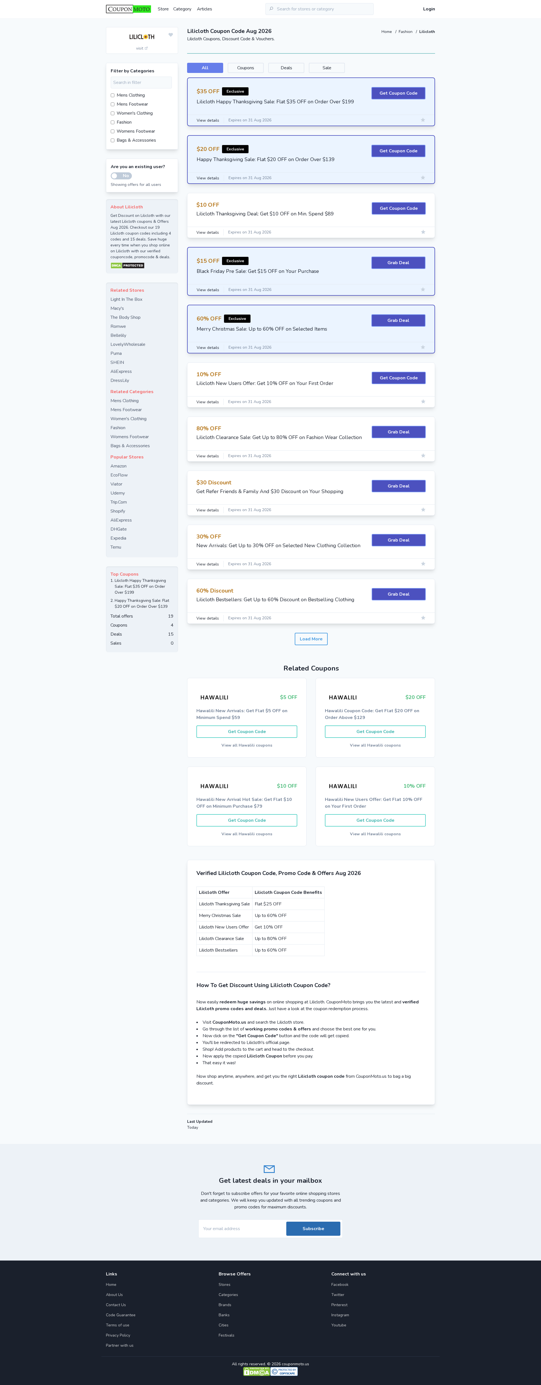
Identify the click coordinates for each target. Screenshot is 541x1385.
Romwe (118, 326)
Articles (204, 9)
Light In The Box (126, 299)
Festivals (226, 1335)
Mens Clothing (131, 95)
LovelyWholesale (127, 344)
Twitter (337, 1294)
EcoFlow (119, 475)
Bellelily (118, 335)
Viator (116, 484)
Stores (224, 1284)
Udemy (117, 493)
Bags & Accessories (136, 140)
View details (208, 120)
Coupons (245, 68)
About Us (114, 1294)
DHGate (118, 529)
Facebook (340, 1284)
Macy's (117, 308)
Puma (116, 353)
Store (163, 9)
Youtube (338, 1325)
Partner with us (120, 1345)
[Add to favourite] (171, 35)
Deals (286, 68)
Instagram (340, 1315)
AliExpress (121, 371)
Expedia (118, 538)
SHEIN (117, 362)
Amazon (118, 466)
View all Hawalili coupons (246, 745)
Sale (327, 68)
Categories (228, 1294)
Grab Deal (398, 263)
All (205, 68)
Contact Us (116, 1305)
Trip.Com (118, 502)
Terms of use (117, 1325)
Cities (224, 1325)
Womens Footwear (136, 131)
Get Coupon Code (399, 93)
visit (140, 48)
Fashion (406, 31)
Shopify (117, 511)
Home (387, 31)
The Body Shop (125, 317)
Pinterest (339, 1305)
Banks (224, 1315)
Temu (115, 547)
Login (429, 9)
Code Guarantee (121, 1315)
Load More (311, 639)
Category (182, 9)
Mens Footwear (132, 104)
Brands (225, 1305)
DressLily (119, 380)
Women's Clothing (135, 113)
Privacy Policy (118, 1335)
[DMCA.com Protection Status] (142, 265)
